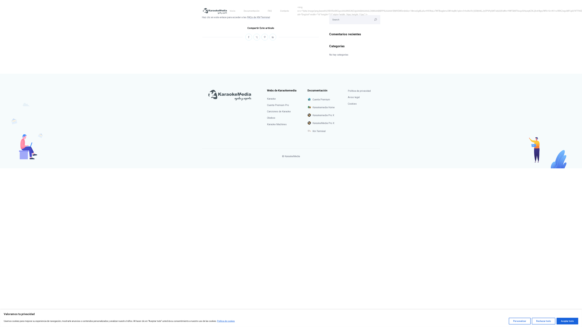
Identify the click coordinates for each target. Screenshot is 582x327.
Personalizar (519, 321)
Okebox (271, 117)
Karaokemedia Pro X (323, 115)
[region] (291, 318)
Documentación (251, 11)
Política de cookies (226, 321)
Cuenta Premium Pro (278, 105)
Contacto (284, 11)
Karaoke (271, 98)
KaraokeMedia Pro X (323, 123)
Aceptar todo (567, 321)
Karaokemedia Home (324, 107)
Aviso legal (354, 97)
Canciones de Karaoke (279, 111)
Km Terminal (319, 131)
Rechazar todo (543, 321)
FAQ (270, 11)
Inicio (232, 11)
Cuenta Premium (321, 99)
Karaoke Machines (277, 124)
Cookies (352, 103)
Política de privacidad (359, 90)
